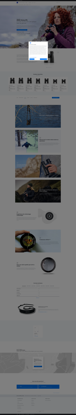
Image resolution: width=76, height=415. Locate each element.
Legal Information (34, 57)
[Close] (47, 42)
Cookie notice (31, 57)
